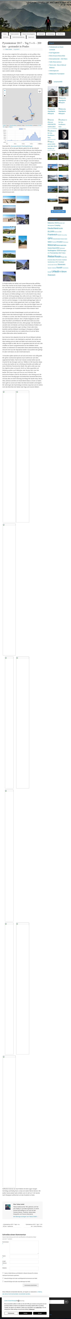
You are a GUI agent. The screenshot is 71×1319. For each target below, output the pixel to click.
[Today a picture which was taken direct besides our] (53, 146)
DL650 (61, 228)
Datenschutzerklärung (18, 37)
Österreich (51, 275)
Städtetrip (54, 267)
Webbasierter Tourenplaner (56, 73)
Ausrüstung (50, 34)
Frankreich (52, 235)
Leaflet (4, 125)
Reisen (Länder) (14, 34)
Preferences (11, 1313)
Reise (51, 256)
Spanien (50, 268)
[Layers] (40, 91)
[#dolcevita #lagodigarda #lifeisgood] (63, 102)
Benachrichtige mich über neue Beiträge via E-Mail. (17, 1281)
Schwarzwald (50, 264)
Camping (57, 225)
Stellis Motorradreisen (55, 62)
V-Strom (63, 272)
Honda (62, 239)
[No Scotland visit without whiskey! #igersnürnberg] (63, 178)
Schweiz (55, 264)
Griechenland (56, 239)
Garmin (59, 235)
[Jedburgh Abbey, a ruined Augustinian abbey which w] (53, 157)
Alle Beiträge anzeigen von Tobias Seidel (25, 1216)
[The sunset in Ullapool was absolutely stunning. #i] (63, 200)
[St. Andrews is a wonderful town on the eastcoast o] (53, 167)
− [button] (4, 93)
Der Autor (5, 37)
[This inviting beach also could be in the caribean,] (53, 200)
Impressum (31, 37)
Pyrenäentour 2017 (56, 253)
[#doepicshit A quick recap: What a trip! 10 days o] (53, 91)
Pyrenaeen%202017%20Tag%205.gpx (21, 146)
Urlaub (55, 271)
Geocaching (64, 234)
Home (4, 34)
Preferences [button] (31, 1309)
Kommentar (4, 1243)
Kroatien (60, 242)
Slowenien (61, 264)
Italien (50, 242)
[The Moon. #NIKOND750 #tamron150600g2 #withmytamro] (63, 135)
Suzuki (59, 267)
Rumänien (59, 259)
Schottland (61, 262)
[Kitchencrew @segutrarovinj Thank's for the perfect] (53, 102)
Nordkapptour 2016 (54, 250)
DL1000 (51, 231)
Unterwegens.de (54, 70)
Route (57, 256)
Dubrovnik (57, 231)
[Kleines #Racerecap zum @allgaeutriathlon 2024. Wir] (63, 91)
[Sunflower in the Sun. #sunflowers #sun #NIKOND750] (63, 124)
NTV (49, 253)
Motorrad (41, 34)
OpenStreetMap (13, 125)
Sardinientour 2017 (53, 262)
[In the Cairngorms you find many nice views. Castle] (53, 178)
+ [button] (4, 90)
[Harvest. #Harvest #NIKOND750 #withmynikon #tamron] (53, 124)
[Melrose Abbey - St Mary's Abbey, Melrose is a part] (63, 157)
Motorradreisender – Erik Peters (58, 59)
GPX (50, 238)
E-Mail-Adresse (4, 1263)
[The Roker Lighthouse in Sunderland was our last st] (63, 146)
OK (65, 1302)
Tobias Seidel (8, 49)
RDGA (63, 253)
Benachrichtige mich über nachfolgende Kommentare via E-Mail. (20, 1278)
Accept (40, 1313)
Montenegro (65, 242)
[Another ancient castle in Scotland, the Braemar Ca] (63, 167)
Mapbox (11, 127)
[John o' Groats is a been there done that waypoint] (63, 189)
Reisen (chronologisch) (29, 34)
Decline (25, 1313)
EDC (60, 231)
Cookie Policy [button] (39, 1307)
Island (65, 239)
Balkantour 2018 (53, 223)
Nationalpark (62, 248)
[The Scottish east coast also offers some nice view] (53, 189)
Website (4, 1268)
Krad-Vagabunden (54, 52)
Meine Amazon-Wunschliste (57, 56)
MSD (57, 248)
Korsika (54, 242)
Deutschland (53, 228)
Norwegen (63, 250)
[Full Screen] (4, 95)
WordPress (60, 34)
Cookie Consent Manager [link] (10, 1300)
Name (4, 1257)
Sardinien (64, 259)
